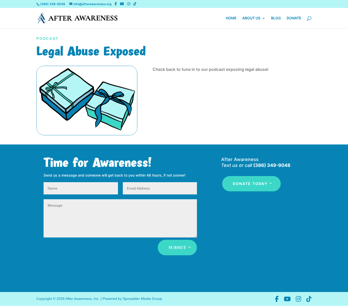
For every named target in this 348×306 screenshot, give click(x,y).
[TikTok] (134, 4)
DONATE (294, 18)
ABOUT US (251, 18)
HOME (231, 18)
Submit (177, 247)
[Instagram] (128, 4)
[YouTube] (122, 4)
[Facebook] (116, 4)
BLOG (276, 18)
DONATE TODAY (250, 183)
